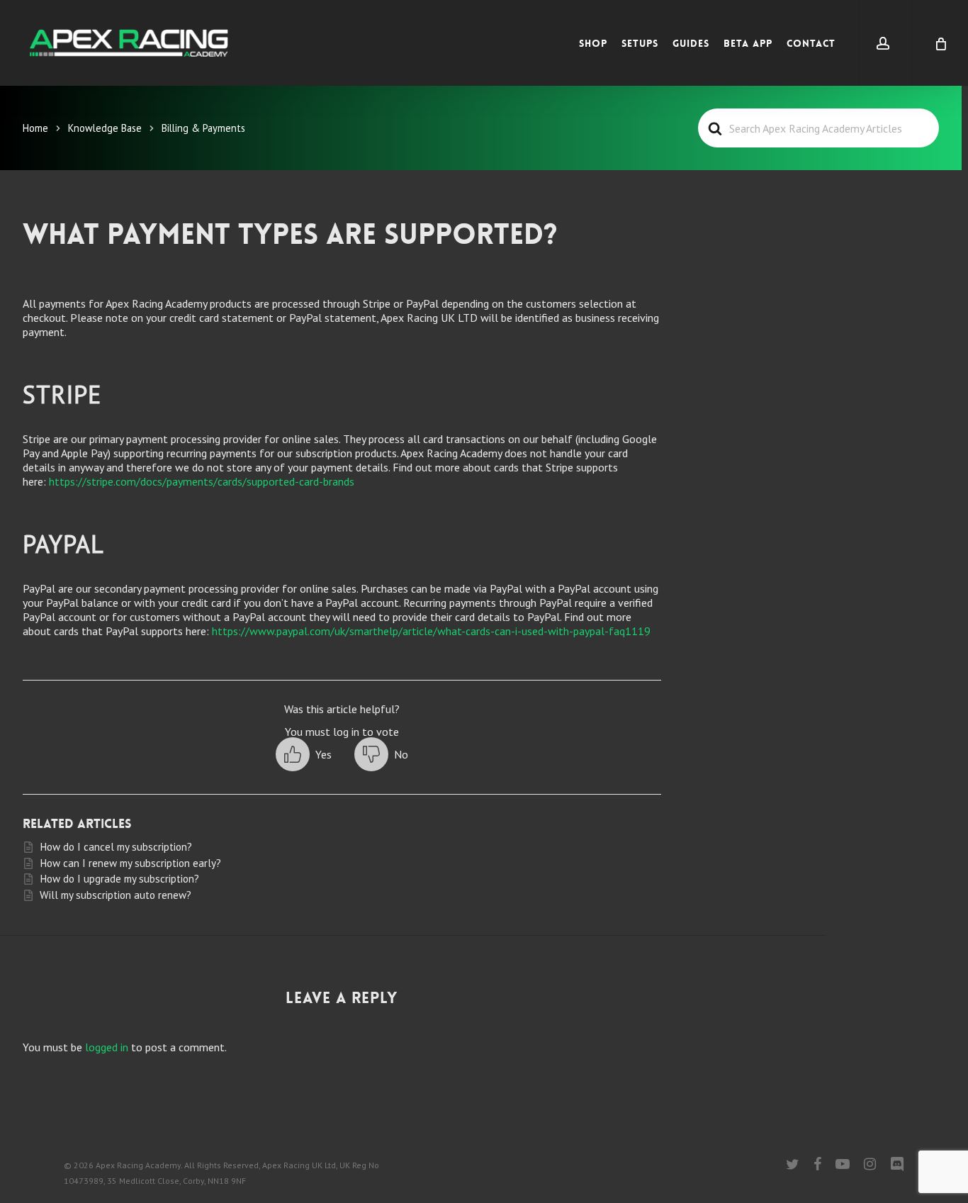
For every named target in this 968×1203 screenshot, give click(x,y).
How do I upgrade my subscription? (119, 878)
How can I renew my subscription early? (130, 863)
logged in (106, 1047)
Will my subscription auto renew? (115, 895)
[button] (304, 754)
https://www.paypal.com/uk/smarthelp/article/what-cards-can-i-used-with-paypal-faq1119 (431, 631)
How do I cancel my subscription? (116, 847)
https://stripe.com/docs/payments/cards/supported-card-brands (201, 481)
